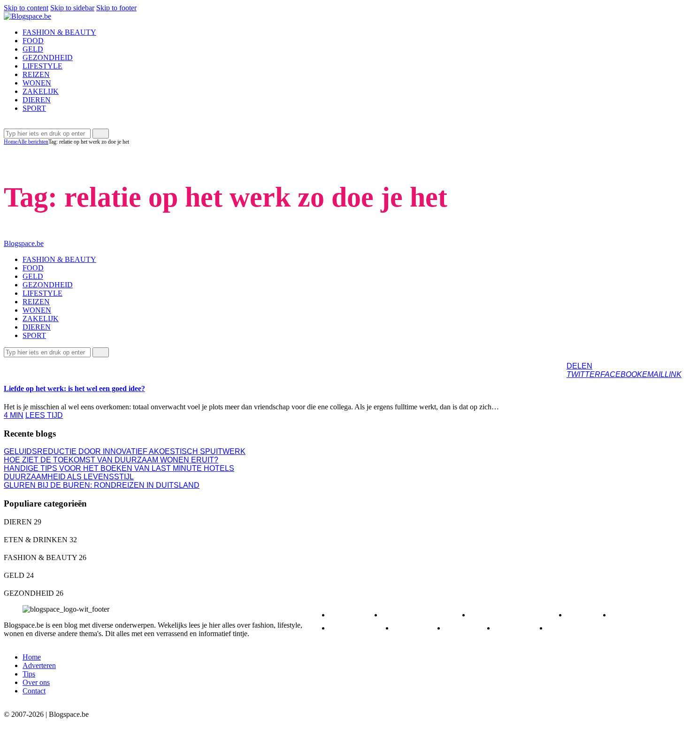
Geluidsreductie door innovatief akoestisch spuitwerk (124, 451)
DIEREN (353, 615)
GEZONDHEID (645, 615)
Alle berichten (32, 141)
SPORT (467, 628)
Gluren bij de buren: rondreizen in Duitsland (101, 485)
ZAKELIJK (29, 365)
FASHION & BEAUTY (515, 615)
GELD (586, 615)
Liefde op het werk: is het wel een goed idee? (74, 388)
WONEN (518, 628)
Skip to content (26, 8)
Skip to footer (116, 8)
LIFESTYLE (359, 628)
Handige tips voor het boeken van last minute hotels (119, 468)
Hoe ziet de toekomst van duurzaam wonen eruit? (111, 460)
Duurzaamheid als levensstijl (69, 477)
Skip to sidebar (72, 8)
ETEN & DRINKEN (423, 615)
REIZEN (417, 628)
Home (10, 141)
